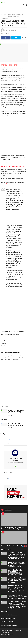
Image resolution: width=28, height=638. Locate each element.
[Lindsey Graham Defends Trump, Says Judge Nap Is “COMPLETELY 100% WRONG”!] (4, 579)
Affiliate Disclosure (6, 630)
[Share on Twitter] (16, 37)
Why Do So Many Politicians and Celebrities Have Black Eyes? (12, 528)
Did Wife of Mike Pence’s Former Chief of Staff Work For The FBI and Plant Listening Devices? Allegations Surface (17, 605)
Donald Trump (17, 15)
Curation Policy (17, 630)
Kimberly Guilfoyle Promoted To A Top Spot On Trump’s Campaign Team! (17, 596)
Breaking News (6, 15)
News (10, 17)
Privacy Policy (5, 632)
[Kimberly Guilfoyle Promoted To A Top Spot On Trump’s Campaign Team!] (4, 596)
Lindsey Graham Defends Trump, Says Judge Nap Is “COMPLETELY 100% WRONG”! (17, 580)
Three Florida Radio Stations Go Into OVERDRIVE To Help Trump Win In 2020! (15, 572)
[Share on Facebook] (5, 37)
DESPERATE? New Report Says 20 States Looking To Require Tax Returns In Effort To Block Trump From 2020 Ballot (17, 589)
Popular (16, 17)
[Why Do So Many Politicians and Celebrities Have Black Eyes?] (14, 519)
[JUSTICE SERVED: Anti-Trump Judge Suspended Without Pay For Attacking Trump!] (4, 563)
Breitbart (8, 184)
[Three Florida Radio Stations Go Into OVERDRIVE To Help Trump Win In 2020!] (4, 571)
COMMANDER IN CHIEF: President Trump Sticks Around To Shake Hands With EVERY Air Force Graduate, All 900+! (16, 556)
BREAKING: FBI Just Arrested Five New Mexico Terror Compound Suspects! (16, 412)
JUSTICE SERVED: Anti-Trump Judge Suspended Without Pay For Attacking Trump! (16, 564)
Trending (4, 18)
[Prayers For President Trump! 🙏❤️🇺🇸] (14, 537)
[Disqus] (14, 383)
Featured (4, 17)
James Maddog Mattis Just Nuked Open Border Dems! (16, 424)
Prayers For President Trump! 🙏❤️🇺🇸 (14, 546)
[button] (23, 5)
